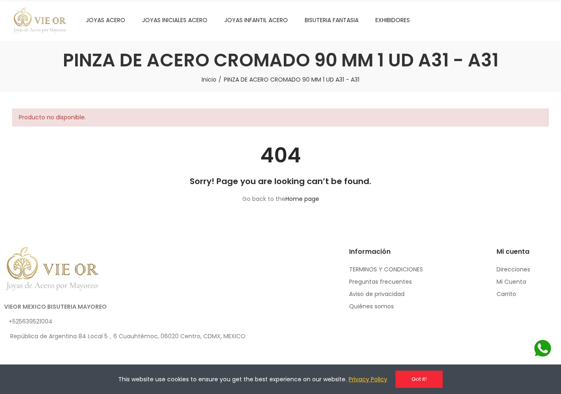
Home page (302, 199)
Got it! (419, 379)
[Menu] (512, 20)
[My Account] (544, 20)
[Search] (528, 20)
